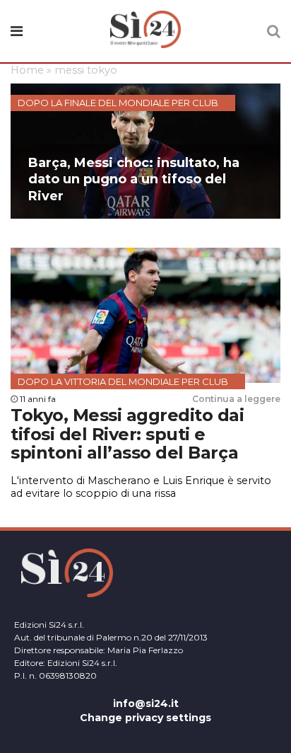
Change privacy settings (145, 717)
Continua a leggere (236, 398)
